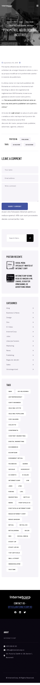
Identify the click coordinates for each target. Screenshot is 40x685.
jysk (20, 486)
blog (8, 308)
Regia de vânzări (12, 360)
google (12, 469)
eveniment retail (16, 458)
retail (11, 525)
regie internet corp (17, 514)
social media (22, 536)
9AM (10, 391)
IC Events (12, 475)
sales (27, 530)
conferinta (13, 430)
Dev (7, 322)
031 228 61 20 (11, 646)
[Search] (30, 238)
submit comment (14, 206)
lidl (21, 491)
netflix (26, 497)
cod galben (13, 419)
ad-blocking (29, 144)
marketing (13, 497)
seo (10, 536)
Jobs (8, 336)
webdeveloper (14, 564)
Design (9, 317)
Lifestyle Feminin (12, 341)
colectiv (12, 425)
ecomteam (13, 452)
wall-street (15, 113)
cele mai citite (15, 408)
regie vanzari (14, 519)
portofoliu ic (25, 503)
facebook (13, 464)
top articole (14, 553)
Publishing (25, 139)
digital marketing (16, 441)
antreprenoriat (15, 397)
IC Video (9, 327)
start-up (12, 542)
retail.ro (24, 525)
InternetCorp (11, 332)
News (8, 350)
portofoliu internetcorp (20, 508)
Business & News (12, 313)
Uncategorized (12, 369)
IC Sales (25, 475)
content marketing (17, 436)
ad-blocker (16, 144)
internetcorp (14, 480)
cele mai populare (16, 414)
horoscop (25, 469)
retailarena (14, 530)
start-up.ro (14, 547)
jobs (10, 486)
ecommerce (13, 447)
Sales (8, 364)
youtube (12, 569)
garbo (25, 464)
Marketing (10, 346)
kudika (11, 491)
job (27, 480)
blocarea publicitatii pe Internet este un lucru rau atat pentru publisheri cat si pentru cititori (19, 103)
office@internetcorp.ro (20, 606)
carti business (15, 402)
